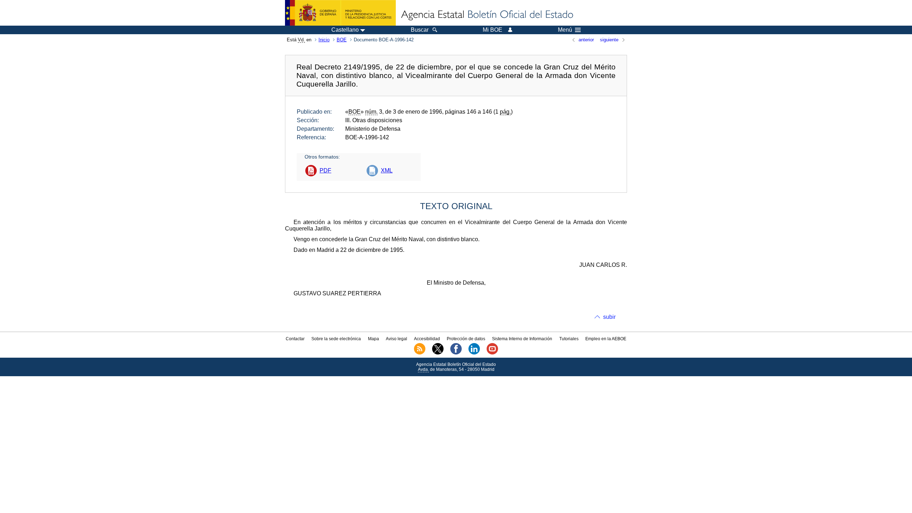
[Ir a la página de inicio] (487, 15)
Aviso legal (396, 338)
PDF (325, 170)
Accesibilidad (427, 338)
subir (609, 317)
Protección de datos (466, 338)
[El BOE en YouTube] (492, 353)
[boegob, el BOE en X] (438, 353)
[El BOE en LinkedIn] (474, 353)
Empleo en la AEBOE (605, 338)
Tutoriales (569, 338)
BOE (342, 39)
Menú (565, 30)
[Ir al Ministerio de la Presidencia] (340, 13)
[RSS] (419, 353)
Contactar (295, 338)
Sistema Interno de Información (522, 338)
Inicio (324, 39)
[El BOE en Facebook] (456, 353)
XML (387, 170)
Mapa (373, 338)
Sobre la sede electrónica (336, 338)
